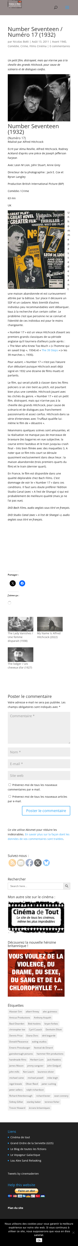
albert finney (32, 1011)
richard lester (43, 1095)
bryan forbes (51, 1023)
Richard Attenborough (20, 1095)
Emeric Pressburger (19, 1047)
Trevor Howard (17, 1107)
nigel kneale (15, 1083)
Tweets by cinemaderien (23, 1173)
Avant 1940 (59, 41)
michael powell (35, 1077)
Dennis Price (16, 1035)
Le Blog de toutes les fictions (28, 1149)
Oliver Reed (32, 1083)
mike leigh (52, 1077)
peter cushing (49, 1083)
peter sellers (16, 1089)
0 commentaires (60, 46)
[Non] (73, 1232)
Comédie (13, 46)
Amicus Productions (19, 1017)
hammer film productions (50, 1053)
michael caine (16, 1077)
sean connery (61, 1095)
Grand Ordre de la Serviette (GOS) (31, 1143)
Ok (39, 1240)
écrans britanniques (39, 1107)
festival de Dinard (43, 1047)
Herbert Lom (37, 1059)
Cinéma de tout (20, 1137)
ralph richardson (35, 1089)
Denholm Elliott (54, 1029)
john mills (14, 1071)
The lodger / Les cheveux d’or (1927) (20, 665)
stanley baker (34, 1101)
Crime (24, 46)
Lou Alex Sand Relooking (25, 1160)
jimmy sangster (35, 1065)
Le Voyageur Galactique (25, 1155)
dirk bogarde (48, 1035)
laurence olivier (46, 1071)
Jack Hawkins (54, 1059)
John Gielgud (54, 1065)
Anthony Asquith (42, 1017)
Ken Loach (28, 1071)
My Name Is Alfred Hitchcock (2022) (49, 635)
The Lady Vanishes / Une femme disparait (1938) (20, 637)
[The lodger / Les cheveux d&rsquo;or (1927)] (20, 654)
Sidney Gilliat (16, 1101)
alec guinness (50, 1011)
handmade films (17, 1059)
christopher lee (17, 1029)
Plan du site (15, 1208)
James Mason (16, 1065)
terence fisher (52, 1101)
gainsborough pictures (21, 1053)
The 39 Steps (50, 350)
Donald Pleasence (18, 1041)
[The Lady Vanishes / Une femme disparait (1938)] (20, 624)
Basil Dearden (16, 1023)
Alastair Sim (15, 1011)
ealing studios (39, 1041)
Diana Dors (32, 1035)
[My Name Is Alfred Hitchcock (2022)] (50, 624)
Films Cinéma (38, 46)
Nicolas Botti (21, 41)
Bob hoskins (34, 1023)
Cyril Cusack (35, 1029)
